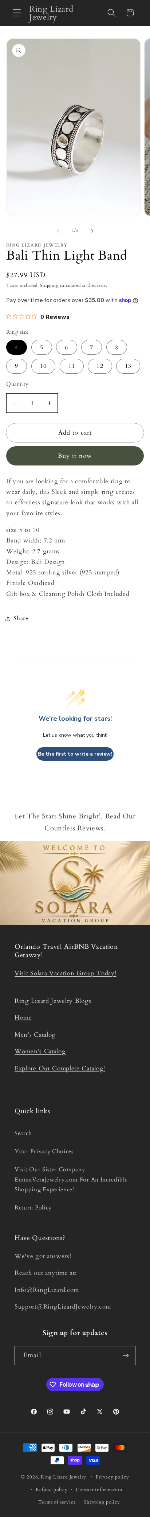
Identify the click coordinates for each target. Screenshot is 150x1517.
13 (128, 366)
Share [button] (20, 618)
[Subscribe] (126, 1356)
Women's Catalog (40, 1051)
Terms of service (57, 1502)
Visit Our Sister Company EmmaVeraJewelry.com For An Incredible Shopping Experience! (71, 1179)
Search (23, 1133)
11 (71, 366)
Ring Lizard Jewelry (63, 1476)
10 (43, 366)
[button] (17, 13)
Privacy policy (112, 1477)
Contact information (99, 1490)
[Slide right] (92, 231)
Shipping (49, 285)
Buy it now (75, 456)
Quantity (17, 384)
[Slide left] (58, 231)
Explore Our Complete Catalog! (60, 1068)
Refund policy (51, 1490)
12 (99, 366)
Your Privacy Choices (44, 1151)
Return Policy (33, 1208)
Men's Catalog (35, 1034)
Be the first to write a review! (75, 754)
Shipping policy (102, 1502)
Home (23, 1017)
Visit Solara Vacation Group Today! (65, 973)
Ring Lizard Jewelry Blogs (53, 1001)
